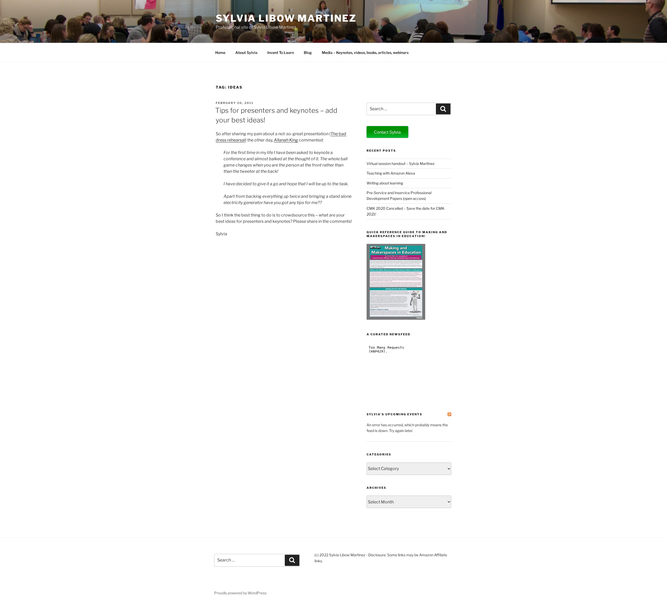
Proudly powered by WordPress (240, 593)
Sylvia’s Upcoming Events (394, 414)
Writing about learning (385, 183)
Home (220, 52)
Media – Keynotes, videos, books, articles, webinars (365, 52)
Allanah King (286, 140)
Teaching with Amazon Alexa (391, 173)
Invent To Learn (280, 52)
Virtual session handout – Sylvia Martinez (401, 163)
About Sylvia (246, 52)
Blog (308, 52)
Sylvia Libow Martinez (286, 18)
